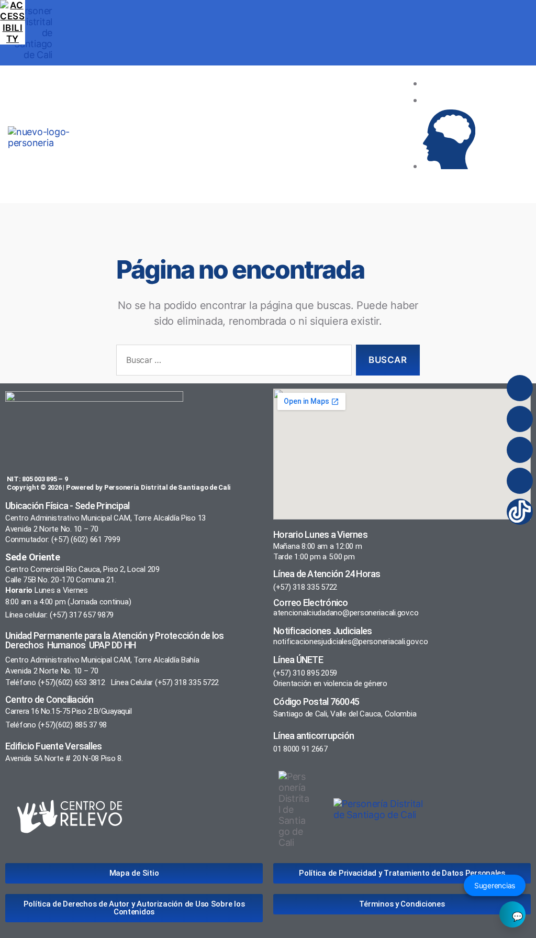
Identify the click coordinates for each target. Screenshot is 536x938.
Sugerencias (494, 885)
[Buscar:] (232, 362)
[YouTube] (520, 481)
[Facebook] (520, 419)
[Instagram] (520, 388)
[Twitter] (520, 450)
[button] (260, 137)
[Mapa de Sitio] (449, 83)
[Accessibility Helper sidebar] (12, 12)
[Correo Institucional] (449, 99)
